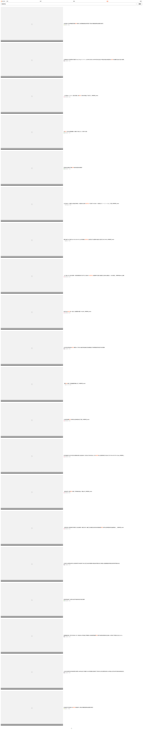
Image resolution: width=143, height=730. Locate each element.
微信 (74, 1)
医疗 (41, 1)
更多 (141, 1)
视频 (107, 1)
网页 (7, 1)
